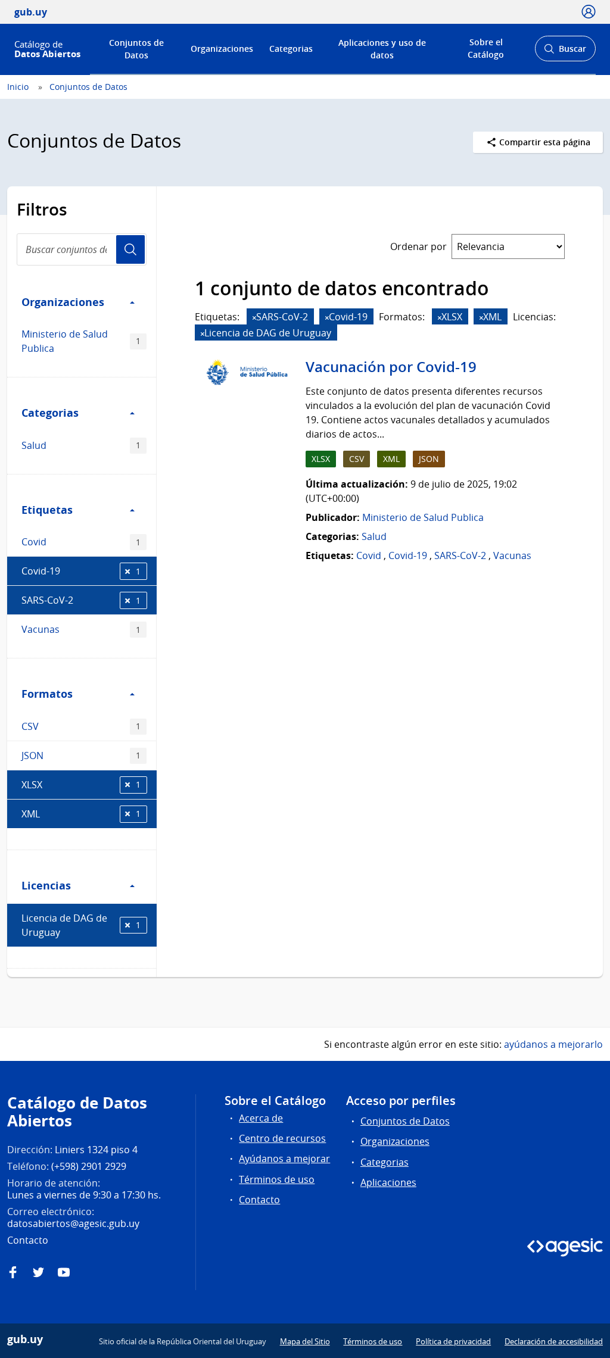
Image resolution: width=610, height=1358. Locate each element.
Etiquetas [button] (47, 509)
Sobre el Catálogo (486, 48)
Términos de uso (277, 1179)
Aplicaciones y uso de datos (382, 49)
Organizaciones (222, 48)
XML (81, 813)
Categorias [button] (50, 412)
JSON (81, 755)
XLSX (81, 784)
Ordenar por (418, 246)
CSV (81, 726)
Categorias (291, 48)
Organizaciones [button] (62, 302)
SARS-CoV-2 (81, 600)
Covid (81, 541)
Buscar (565, 52)
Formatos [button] (47, 693)
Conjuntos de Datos (136, 49)
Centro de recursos (282, 1138)
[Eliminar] (254, 317)
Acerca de (261, 1118)
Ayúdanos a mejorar (284, 1158)
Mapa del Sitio (305, 1341)
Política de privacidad (453, 1341)
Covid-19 (81, 570)
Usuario (130, 249)
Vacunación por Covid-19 (391, 366)
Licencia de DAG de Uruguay (81, 925)
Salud (81, 445)
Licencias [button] (46, 885)
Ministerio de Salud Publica (81, 341)
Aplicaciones (388, 1182)
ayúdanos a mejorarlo (553, 1044)
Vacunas (81, 629)
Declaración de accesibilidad (554, 1341)
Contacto (259, 1199)
